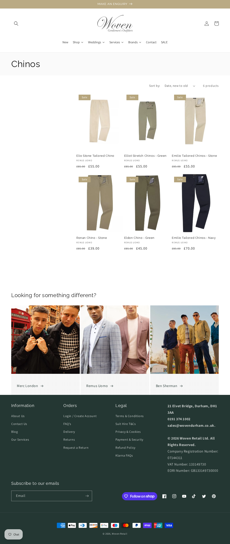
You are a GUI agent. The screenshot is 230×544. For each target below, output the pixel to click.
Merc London (27, 385)
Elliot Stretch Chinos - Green (145, 155)
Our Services (20, 439)
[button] (16, 23)
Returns (69, 439)
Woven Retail (119, 533)
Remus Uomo (97, 385)
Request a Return (76, 448)
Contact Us (19, 424)
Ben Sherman (166, 385)
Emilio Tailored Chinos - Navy (194, 237)
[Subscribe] (87, 496)
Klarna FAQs (124, 455)
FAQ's (67, 424)
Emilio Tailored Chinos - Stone (194, 155)
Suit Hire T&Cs (125, 424)
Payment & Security (129, 439)
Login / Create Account (80, 416)
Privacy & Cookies (128, 432)
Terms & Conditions (129, 416)
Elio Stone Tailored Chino (95, 155)
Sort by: (154, 86)
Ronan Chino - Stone (91, 237)
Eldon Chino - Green (139, 237)
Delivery (69, 432)
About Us (18, 416)
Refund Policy (125, 448)
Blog (14, 432)
